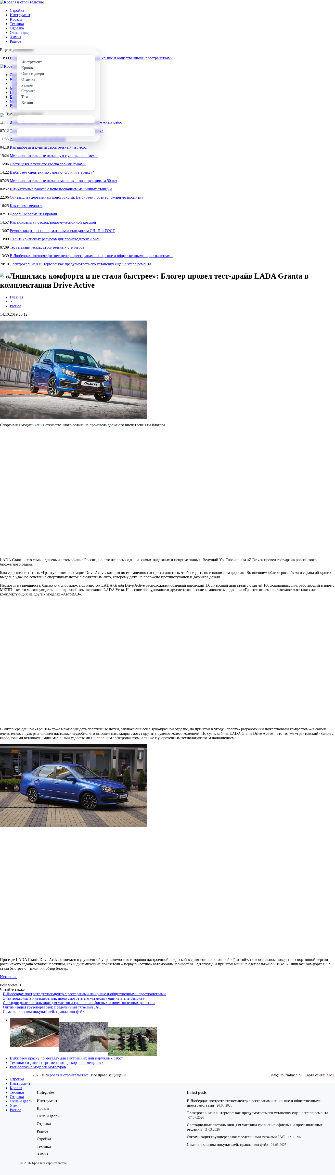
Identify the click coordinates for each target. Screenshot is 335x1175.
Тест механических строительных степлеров (47, 247)
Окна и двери (21, 32)
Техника (17, 24)
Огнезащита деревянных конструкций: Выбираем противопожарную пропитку (76, 197)
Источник (8, 977)
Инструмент (20, 15)
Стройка (17, 10)
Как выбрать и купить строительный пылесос (48, 147)
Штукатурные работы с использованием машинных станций (61, 189)
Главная (16, 297)
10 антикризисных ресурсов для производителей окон (55, 239)
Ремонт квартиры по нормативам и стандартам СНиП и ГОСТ (62, 231)
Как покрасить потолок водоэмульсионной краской (53, 222)
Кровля (16, 19)
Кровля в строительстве (67, 1075)
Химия (15, 37)
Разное (15, 41)
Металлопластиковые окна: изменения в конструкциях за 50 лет (63, 181)
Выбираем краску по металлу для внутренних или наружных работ (66, 1058)
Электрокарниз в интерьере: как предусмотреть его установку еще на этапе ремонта (80, 264)
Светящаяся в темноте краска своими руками (48, 164)
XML (330, 1075)
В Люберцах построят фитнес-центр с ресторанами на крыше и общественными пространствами (91, 256)
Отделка (17, 28)
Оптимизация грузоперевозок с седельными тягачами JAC (52, 1007)
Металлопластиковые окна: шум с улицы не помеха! (54, 156)
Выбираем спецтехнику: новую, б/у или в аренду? (52, 172)
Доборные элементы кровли (33, 214)
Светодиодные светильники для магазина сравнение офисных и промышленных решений (79, 1003)
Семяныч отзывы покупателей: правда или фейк (43, 1011)
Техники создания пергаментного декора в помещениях (56, 1062)
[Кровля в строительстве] (22, 2)
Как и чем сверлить (26, 206)
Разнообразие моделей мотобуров (38, 1067)
